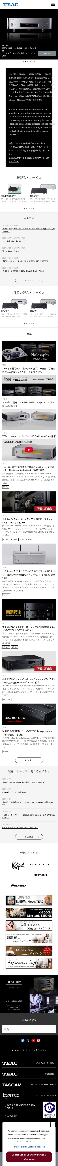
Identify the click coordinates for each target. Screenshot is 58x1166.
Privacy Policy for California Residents (29, 1147)
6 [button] (34, 61)
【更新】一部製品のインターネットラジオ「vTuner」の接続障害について (29, 803)
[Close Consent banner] (53, 1124)
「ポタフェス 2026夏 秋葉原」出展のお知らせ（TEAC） (23, 271)
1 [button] (23, 61)
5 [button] (32, 61)
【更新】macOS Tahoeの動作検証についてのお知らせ (23, 782)
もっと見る (29, 280)
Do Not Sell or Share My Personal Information (29, 1157)
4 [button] (30, 61)
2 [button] (25, 61)
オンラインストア (39, 1050)
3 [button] (27, 61)
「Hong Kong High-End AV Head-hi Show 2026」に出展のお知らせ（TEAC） (28, 230)
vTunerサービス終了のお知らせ (14, 792)
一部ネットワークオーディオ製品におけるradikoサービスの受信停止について (28, 816)
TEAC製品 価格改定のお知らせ (14, 241)
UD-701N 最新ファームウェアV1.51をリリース (20, 827)
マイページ (19, 1050)
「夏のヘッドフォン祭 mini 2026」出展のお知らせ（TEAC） (25, 261)
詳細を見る (46, 53)
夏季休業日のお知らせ (10, 251)
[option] (29, 36)
